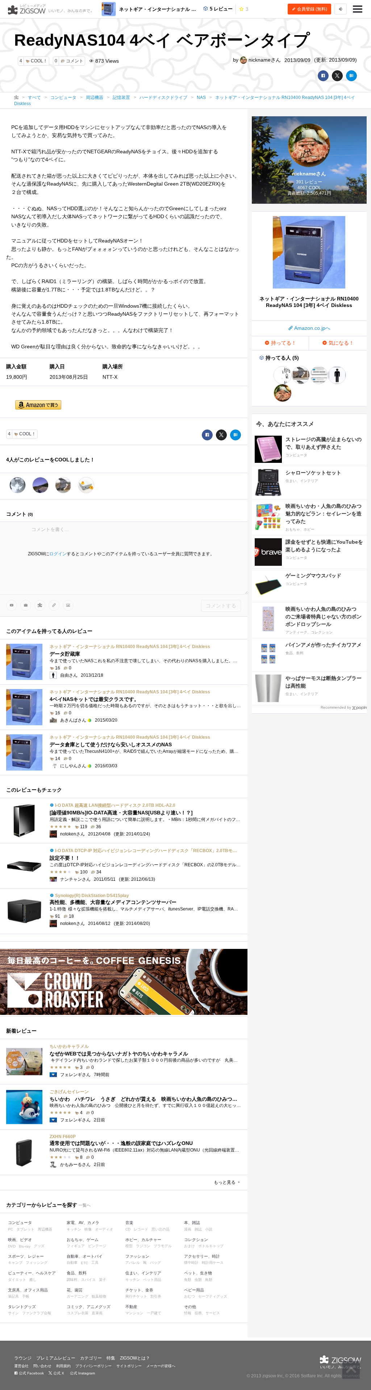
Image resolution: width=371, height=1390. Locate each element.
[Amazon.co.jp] (38, 405)
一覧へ (85, 1205)
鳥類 (208, 1280)
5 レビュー (220, 9)
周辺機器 (45, 1229)
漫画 (187, 1229)
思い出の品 (160, 1229)
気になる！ (340, 343)
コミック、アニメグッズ (89, 1306)
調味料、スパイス (81, 1280)
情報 (187, 1313)
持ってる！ (283, 343)
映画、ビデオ (20, 1239)
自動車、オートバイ (85, 1256)
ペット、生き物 (198, 1273)
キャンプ (15, 1263)
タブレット (25, 1229)
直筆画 (97, 1313)
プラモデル (163, 1246)
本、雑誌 (192, 1222)
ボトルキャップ (211, 1246)
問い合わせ (42, 1366)
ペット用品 (152, 1280)
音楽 (129, 1222)
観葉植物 (99, 1296)
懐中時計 (191, 1263)
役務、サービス (207, 1313)
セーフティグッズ (212, 1296)
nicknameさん (264, 60)
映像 (88, 1229)
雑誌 (198, 1229)
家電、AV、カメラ (83, 1222)
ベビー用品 (194, 1290)
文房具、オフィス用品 (28, 1290)
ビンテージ (97, 1246)
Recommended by (336, 707)
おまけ (189, 1246)
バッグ (155, 1263)
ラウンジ (23, 1358)
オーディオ (104, 1229)
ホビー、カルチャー (143, 1239)
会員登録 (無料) (311, 9)
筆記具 (13, 1296)
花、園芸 (75, 1290)
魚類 (187, 1280)
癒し (33, 1280)
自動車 (72, 1263)
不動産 (131, 1306)
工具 (95, 1263)
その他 (190, 1306)
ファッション (137, 1256)
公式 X (58, 1373)
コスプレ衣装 (77, 1313)
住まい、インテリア (143, 1273)
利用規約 (63, 1366)
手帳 (25, 1296)
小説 (208, 1229)
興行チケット (136, 1296)
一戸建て (154, 1313)
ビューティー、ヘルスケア (32, 1273)
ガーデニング (77, 1296)
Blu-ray (24, 1246)
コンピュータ (20, 1222)
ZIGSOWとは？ (135, 1358)
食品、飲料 (77, 1273)
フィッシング (36, 1263)
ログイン (58, 553)
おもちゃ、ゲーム (83, 1239)
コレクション (196, 1239)
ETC (84, 1263)
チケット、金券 (139, 1290)
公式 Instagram (82, 1373)
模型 (129, 1246)
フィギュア (76, 1246)
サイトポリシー (129, 1366)
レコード (141, 1229)
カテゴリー (91, 1358)
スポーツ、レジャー (26, 1256)
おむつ (189, 1296)
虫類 (198, 1280)
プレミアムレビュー (55, 1358)
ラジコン (143, 1246)
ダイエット (17, 1280)
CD (127, 1229)
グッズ (39, 1246)
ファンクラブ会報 (36, 1313)
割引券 (155, 1296)
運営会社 (21, 1366)
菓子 (102, 1280)
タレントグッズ (22, 1306)
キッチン (74, 1229)
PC (10, 1229)
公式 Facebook (31, 1373)
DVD (12, 1246)
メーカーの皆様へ (160, 1366)
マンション (134, 1313)
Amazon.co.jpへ (311, 328)
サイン (13, 1313)
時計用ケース (213, 1263)
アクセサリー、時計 (202, 1256)
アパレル (132, 1263)
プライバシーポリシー (93, 1366)
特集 (111, 1358)
